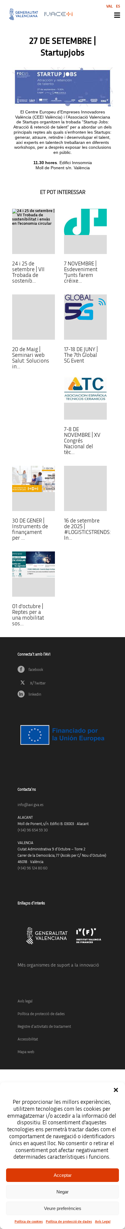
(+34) (33, 830)
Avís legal (25, 1001)
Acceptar (63, 1175)
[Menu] (117, 15)
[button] (116, 1090)
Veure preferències (62, 1208)
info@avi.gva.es (30, 805)
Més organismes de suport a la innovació (58, 965)
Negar (62, 1191)
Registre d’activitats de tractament (44, 1027)
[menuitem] (109, 6)
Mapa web (26, 1052)
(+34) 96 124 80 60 (32, 868)
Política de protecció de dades (69, 1221)
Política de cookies (29, 1221)
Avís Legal (102, 1221)
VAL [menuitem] (109, 6)
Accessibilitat (28, 1039)
